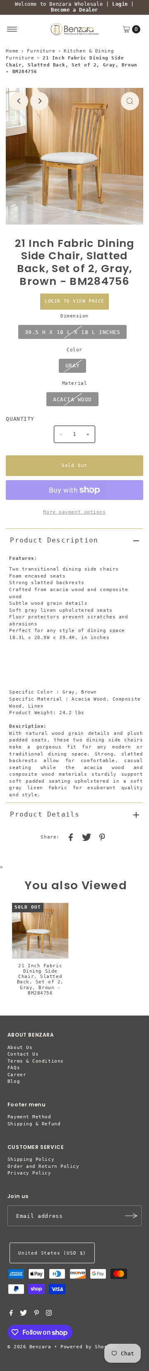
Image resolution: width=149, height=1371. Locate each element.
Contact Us (23, 1054)
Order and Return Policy (43, 1166)
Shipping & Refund (33, 1124)
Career (16, 1074)
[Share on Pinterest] (102, 837)
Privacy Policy (29, 1173)
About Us (19, 1047)
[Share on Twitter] (86, 837)
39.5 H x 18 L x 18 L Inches (72, 332)
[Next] (39, 101)
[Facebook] (11, 1314)
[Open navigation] (12, 29)
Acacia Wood (72, 399)
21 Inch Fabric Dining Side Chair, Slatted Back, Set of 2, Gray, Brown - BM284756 (40, 979)
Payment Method (29, 1117)
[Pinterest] (36, 1314)
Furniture (41, 51)
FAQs (13, 1067)
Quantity (20, 419)
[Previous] (19, 101)
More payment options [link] (74, 512)
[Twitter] (23, 1314)
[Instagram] (49, 1314)
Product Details (44, 814)
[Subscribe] (131, 1215)
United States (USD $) (52, 1253)
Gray (72, 365)
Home (12, 51)
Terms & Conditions (35, 1061)
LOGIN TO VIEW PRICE (74, 301)
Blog (13, 1081)
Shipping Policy (30, 1159)
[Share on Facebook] (71, 837)
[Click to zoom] (130, 101)
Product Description (54, 540)
